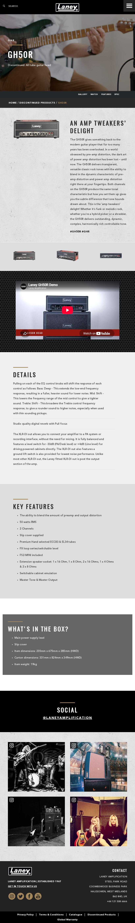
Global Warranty (67, 920)
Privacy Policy (25, 915)
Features (106, 94)
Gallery (82, 94)
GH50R (62, 103)
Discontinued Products (37, 103)
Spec (116, 94)
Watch (94, 94)
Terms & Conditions (51, 915)
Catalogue (75, 915)
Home (13, 103)
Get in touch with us (22, 886)
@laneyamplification (67, 718)
